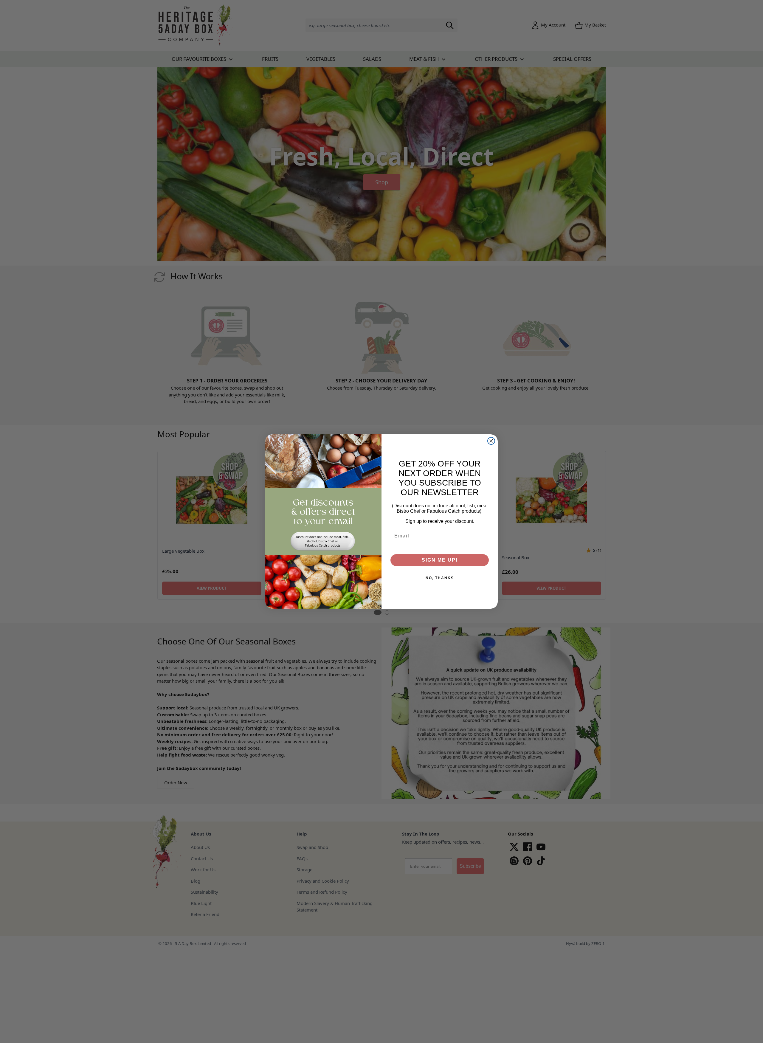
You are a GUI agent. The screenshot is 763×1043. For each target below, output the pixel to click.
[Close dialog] (491, 440)
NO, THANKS (440, 578)
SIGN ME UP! (440, 559)
